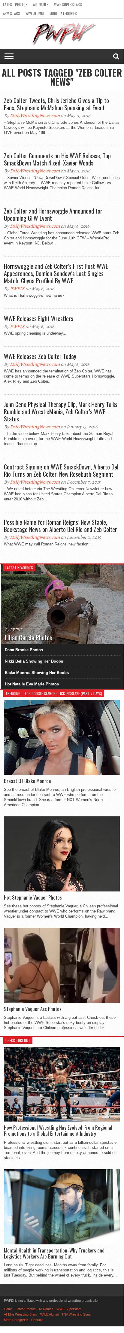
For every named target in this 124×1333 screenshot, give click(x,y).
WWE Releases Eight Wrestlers (38, 318)
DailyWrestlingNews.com (35, 115)
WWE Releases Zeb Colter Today (40, 356)
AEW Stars (11, 13)
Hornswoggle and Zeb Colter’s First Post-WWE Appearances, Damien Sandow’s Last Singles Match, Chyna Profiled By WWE (56, 273)
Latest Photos (15, 4)
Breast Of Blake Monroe (27, 781)
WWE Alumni (35, 13)
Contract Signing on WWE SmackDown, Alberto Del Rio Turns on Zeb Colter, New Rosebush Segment (61, 470)
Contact (37, 1320)
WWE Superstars (68, 4)
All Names (41, 4)
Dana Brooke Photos (24, 650)
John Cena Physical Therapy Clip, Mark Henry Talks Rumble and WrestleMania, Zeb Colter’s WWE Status (60, 411)
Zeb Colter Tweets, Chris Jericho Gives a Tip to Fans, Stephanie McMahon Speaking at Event (56, 104)
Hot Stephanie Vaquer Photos (33, 897)
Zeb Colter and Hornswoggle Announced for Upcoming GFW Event (53, 214)
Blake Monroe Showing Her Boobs (37, 672)
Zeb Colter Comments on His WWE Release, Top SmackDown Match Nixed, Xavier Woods (57, 159)
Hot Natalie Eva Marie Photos (32, 684)
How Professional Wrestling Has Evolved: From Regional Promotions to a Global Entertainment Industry (58, 1131)
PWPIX (17, 288)
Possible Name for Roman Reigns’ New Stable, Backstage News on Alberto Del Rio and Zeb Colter (60, 525)
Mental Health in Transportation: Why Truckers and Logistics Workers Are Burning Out (54, 1253)
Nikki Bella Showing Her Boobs (34, 661)
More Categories (63, 13)
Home (8, 1309)
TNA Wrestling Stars (76, 1314)
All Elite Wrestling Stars (20, 1314)
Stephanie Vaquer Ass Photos (33, 1009)
